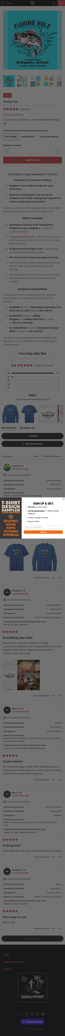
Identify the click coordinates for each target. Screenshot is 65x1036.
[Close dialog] (63, 499)
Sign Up (43, 532)
